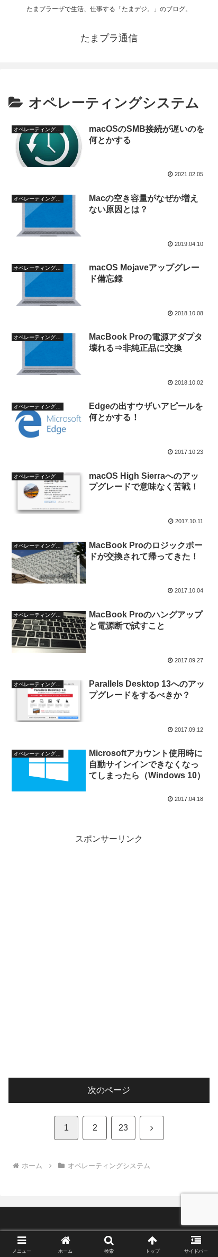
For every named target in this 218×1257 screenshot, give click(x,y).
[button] (196, 1236)
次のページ (109, 1090)
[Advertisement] (109, 956)
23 (123, 1127)
